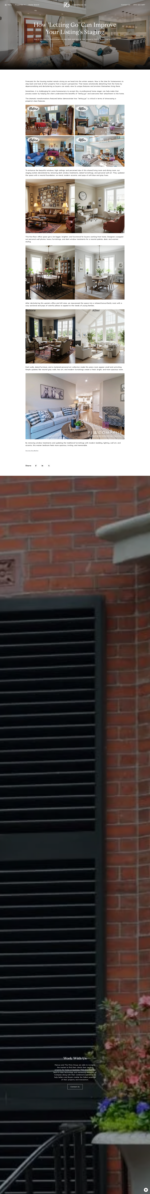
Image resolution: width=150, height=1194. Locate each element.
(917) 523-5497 (139, 5)
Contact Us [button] (75, 1087)
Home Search (33, 5)
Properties (19, 5)
